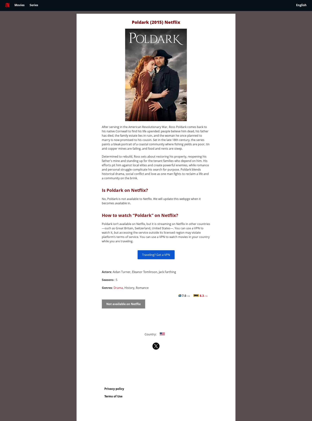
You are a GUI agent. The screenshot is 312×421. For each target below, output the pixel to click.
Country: (151, 334)
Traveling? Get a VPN (156, 255)
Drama (118, 288)
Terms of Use (113, 396)
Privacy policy (114, 389)
